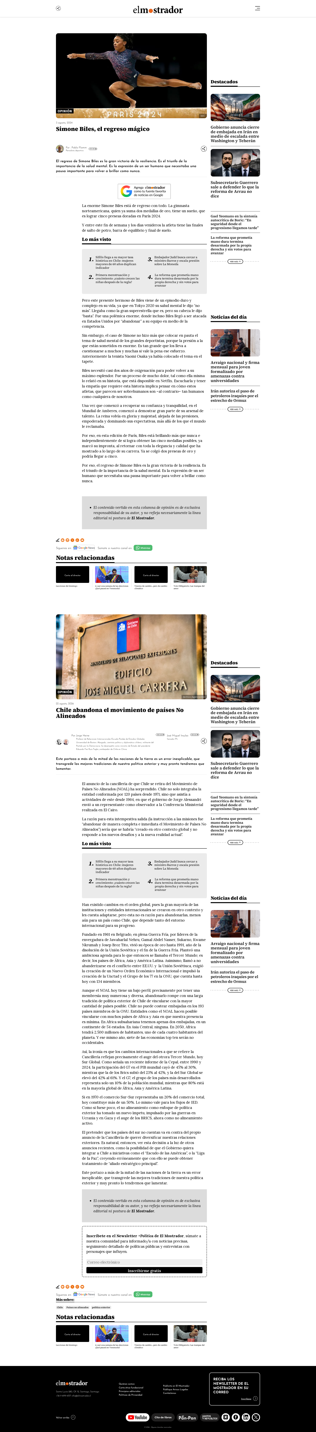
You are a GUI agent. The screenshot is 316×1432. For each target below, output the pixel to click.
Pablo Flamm (79, 147)
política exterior (101, 1307)
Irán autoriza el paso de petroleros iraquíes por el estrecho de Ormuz (234, 395)
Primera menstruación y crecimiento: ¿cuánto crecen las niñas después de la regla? (118, 278)
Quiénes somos (127, 1383)
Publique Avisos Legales (175, 1389)
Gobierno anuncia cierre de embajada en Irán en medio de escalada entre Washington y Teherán (235, 133)
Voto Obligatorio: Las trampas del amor (189, 587)
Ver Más (92, 149)
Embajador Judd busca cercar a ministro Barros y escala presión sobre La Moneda (176, 260)
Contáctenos (169, 1392)
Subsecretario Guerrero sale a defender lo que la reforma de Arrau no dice (235, 189)
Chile (60, 1307)
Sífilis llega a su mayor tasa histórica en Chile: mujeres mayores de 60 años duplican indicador (116, 262)
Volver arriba (62, 1417)
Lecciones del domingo (66, 586)
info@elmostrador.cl (81, 1395)
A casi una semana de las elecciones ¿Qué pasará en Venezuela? (111, 587)
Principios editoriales (129, 1390)
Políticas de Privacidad (130, 1394)
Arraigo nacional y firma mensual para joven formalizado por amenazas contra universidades (235, 371)
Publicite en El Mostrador (176, 1385)
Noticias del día (229, 317)
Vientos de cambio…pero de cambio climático (150, 587)
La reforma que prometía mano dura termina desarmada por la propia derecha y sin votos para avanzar (176, 280)
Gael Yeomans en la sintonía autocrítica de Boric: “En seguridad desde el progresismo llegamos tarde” (235, 222)
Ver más (160, 735)
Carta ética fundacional (131, 1387)
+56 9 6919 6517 (63, 1395)
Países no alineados (77, 1307)
